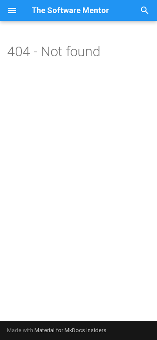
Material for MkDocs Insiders (70, 330)
